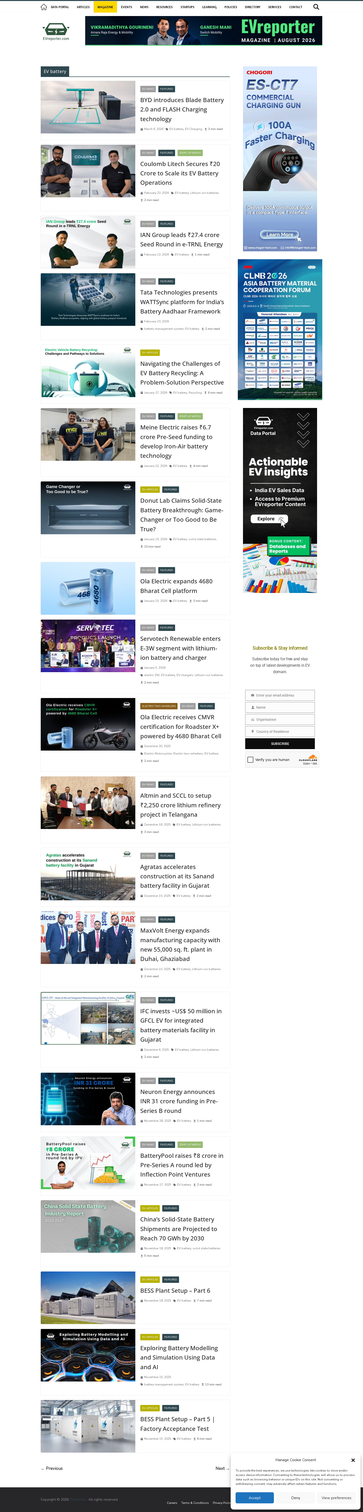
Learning (209, 7)
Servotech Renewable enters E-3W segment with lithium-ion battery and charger (180, 648)
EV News (148, 89)
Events (126, 7)
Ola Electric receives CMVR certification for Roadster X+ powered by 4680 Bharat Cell (180, 726)
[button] (353, 1460)
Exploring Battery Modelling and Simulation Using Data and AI (179, 1357)
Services (274, 7)
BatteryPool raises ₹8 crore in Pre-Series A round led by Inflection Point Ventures (181, 1165)
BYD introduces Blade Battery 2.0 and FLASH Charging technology (182, 109)
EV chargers (185, 675)
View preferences (336, 1497)
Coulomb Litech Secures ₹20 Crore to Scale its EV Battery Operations (180, 173)
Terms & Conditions (195, 1503)
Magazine (105, 7)
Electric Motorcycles (158, 754)
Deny (295, 1497)
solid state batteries (203, 539)
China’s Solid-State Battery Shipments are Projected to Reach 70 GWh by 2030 (178, 1228)
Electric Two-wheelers (159, 706)
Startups (187, 7)
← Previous (52, 1468)
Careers (172, 1503)
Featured (166, 89)
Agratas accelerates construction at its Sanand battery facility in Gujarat (177, 876)
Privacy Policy (222, 1503)
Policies (230, 7)
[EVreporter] (44, 7)
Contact (295, 7)
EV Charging (193, 129)
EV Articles (150, 352)
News (144, 7)
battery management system (164, 329)
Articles (83, 7)
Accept (255, 1497)
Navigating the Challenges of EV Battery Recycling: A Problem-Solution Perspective (182, 373)
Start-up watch (190, 153)
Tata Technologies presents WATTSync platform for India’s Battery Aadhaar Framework (182, 301)
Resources (164, 7)
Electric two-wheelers (188, 754)
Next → (223, 1468)
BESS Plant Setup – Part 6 (175, 1290)
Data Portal (60, 7)
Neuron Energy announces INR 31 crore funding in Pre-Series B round (179, 1101)
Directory (252, 7)
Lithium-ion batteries (204, 193)
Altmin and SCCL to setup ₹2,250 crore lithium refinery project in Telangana (180, 804)
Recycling (195, 393)
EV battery (176, 129)
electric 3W (152, 675)
